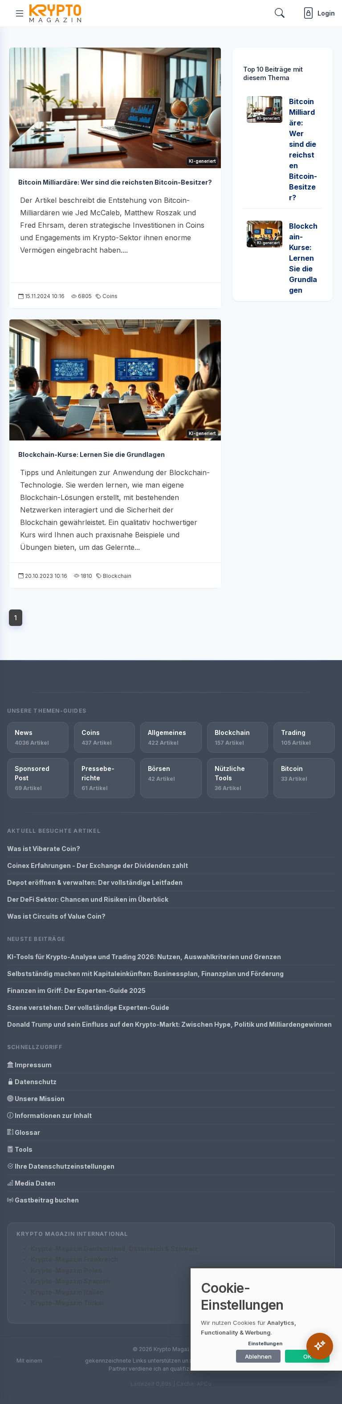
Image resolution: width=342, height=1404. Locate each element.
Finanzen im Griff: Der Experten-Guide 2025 (76, 990)
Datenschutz (35, 1081)
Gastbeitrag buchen (46, 1200)
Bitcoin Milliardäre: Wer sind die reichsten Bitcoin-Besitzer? (115, 182)
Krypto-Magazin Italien (67, 1292)
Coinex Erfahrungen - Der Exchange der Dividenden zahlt (97, 865)
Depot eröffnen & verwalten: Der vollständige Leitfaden (95, 882)
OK (307, 1356)
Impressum (32, 1065)
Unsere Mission (39, 1098)
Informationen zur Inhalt (52, 1115)
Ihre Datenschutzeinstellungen (63, 1166)
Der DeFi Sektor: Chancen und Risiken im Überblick (87, 899)
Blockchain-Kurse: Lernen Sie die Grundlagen (91, 454)
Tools (23, 1149)
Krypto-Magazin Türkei (67, 1303)
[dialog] (266, 1319)
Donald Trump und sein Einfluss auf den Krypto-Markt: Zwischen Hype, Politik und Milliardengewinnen (169, 1024)
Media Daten (34, 1183)
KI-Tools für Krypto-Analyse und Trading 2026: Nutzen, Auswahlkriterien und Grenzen (144, 956)
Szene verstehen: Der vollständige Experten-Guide (88, 1007)
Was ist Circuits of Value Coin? (56, 916)
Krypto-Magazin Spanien (70, 1281)
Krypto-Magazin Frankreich (74, 1259)
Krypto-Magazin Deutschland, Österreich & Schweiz (114, 1248)
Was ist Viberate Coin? (43, 848)
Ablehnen (258, 1356)
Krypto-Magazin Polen (66, 1270)
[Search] (279, 13)
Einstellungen (265, 1343)
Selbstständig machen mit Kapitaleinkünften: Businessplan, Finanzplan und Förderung (145, 973)
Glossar (26, 1132)
